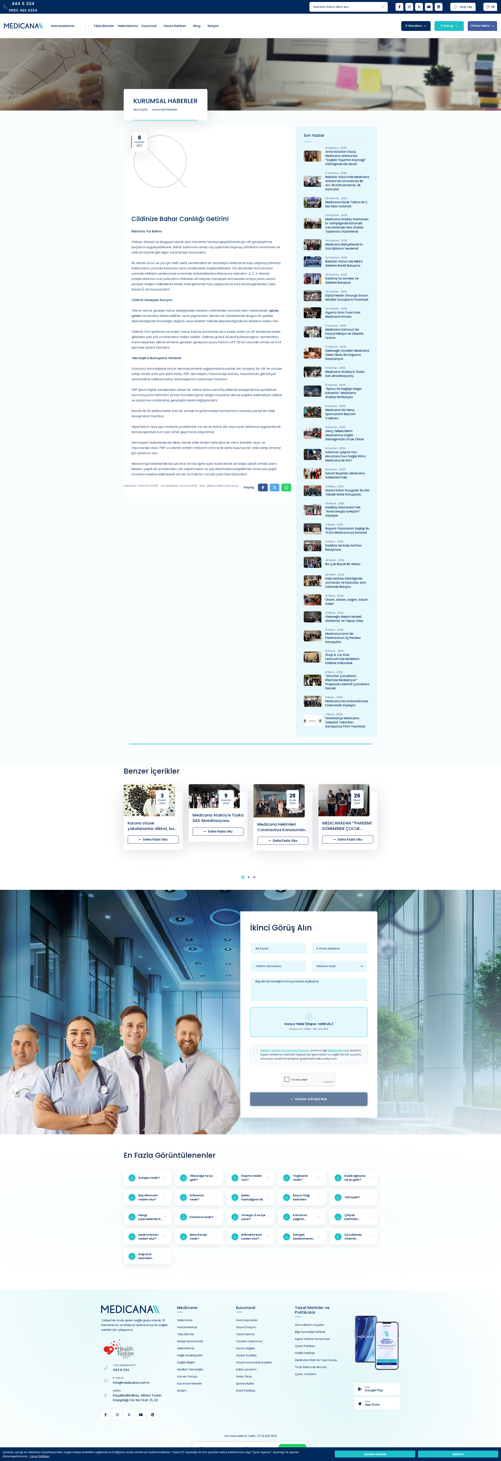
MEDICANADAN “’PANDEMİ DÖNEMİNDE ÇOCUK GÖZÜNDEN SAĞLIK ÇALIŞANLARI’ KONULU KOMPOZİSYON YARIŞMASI (282, 825)
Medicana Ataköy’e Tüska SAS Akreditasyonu (345, 374)
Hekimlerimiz (185, 1348)
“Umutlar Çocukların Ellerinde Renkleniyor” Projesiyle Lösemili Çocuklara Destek (347, 682)
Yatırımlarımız (245, 1334)
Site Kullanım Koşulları (309, 1325)
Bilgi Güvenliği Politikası (310, 1332)
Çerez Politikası (40, 1456)
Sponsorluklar (245, 1383)
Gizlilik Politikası (305, 1353)
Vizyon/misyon (246, 1327)
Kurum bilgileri (245, 1348)
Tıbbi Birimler (185, 1334)
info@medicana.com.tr (131, 1382)
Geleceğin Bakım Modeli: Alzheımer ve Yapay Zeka (344, 619)
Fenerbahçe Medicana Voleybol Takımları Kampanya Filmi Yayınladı (345, 722)
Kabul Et (458, 1454)
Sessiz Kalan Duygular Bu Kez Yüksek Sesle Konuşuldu (347, 492)
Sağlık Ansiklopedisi (190, 1355)
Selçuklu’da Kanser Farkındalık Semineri (406, 817)
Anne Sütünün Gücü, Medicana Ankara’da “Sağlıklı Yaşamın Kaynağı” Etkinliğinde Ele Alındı (345, 158)
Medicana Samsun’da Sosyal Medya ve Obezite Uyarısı (344, 333)
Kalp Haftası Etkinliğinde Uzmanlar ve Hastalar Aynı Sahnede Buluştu (345, 582)
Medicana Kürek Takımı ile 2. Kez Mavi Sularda (346, 204)
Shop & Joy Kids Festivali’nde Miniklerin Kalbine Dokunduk (342, 659)
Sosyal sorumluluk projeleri (254, 1362)
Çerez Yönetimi (305, 1374)
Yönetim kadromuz (249, 1341)
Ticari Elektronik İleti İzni (310, 1367)
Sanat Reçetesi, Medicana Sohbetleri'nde (345, 475)
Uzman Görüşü (187, 1376)
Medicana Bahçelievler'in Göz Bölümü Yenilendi (344, 246)
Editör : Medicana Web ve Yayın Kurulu (219, 485)
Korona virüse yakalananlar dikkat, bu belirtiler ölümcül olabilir (86, 825)
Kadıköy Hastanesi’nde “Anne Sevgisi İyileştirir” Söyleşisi (342, 511)
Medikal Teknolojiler (190, 1369)
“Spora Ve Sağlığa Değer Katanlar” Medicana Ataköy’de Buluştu (343, 393)
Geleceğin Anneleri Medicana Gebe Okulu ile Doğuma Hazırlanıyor (347, 355)
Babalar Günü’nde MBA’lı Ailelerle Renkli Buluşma (344, 263)
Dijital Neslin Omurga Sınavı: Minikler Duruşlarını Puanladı (347, 297)
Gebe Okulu (244, 1376)
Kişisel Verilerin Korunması (312, 1339)
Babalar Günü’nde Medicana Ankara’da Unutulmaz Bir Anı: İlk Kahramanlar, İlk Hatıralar (347, 183)
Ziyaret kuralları (246, 1355)
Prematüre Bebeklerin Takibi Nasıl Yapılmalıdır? (346, 844)
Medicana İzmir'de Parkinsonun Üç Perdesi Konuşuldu (343, 638)
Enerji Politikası (245, 1391)
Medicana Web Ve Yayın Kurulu (316, 1360)
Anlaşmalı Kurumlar (190, 1341)
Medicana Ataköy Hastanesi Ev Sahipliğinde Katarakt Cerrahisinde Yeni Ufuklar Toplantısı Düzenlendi (347, 225)
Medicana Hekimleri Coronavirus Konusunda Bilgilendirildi (216, 827)
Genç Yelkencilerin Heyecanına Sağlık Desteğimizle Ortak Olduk (344, 435)
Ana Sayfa (140, 109)
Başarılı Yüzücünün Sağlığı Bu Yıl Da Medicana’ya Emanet (347, 530)
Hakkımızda (184, 1320)
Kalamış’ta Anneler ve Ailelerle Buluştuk (342, 280)
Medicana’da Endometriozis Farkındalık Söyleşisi (346, 703)
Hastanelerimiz (187, 1327)
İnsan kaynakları (247, 1320)
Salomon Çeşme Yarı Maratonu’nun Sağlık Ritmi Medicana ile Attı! (345, 456)
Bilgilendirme (337, 1050)
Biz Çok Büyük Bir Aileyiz (342, 564)
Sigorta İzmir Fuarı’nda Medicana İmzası (342, 314)
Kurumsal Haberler (165, 109)
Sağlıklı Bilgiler (186, 1362)
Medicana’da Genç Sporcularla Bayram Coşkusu (340, 414)
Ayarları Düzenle (375, 1454)
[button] (245, 877)
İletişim (182, 1391)
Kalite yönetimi (246, 1369)
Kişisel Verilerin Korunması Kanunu (284, 1050)
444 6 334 (121, 1370)
